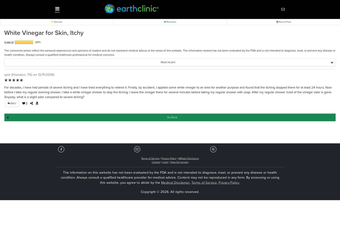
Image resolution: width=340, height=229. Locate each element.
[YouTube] (137, 149)
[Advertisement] (170, 132)
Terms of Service (150, 158)
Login (165, 162)
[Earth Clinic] (160, 9)
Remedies (171, 22)
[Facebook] (61, 149)
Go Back (172, 117)
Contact (156, 162)
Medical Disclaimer (175, 183)
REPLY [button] (13, 103)
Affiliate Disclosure (188, 158)
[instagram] (213, 149)
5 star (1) (9, 42)
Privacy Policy (168, 158)
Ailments (57, 22)
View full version (179, 162)
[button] (74, 9)
